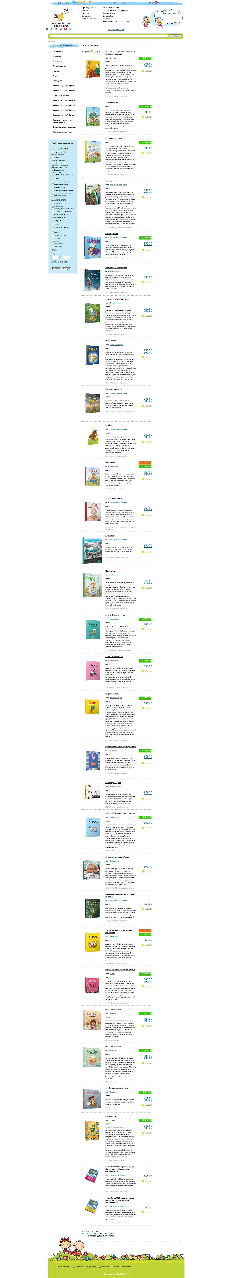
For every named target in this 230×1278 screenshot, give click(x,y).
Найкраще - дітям (116, 271)
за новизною (109, 52)
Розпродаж (57, 81)
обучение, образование (63, 211)
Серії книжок (58, 51)
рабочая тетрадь (60, 235)
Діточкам (113, 58)
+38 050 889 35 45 (116, 29)
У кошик (148, 71)
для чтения (58, 157)
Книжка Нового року (116, 345)
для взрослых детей (61, 182)
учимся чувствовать (61, 214)
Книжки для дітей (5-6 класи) (64, 110)
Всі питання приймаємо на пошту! (116, 22)
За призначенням (59, 199)
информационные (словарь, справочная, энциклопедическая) (60, 165)
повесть (57, 230)
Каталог (55, 42)
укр (63, 3)
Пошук (175, 36)
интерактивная (59, 160)
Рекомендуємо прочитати (118, 184)
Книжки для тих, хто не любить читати (62, 121)
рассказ (57, 238)
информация (58, 206)
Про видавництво (89, 8)
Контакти (106, 19)
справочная (58, 244)
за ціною (98, 52)
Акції (55, 76)
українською (130, 52)
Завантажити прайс (111, 8)
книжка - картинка (61, 227)
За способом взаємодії (61, 148)
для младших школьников (63, 190)
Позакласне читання (61, 95)
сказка (56, 241)
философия (58, 246)
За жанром (56, 221)
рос (59, 3)
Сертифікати (126, 1267)
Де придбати (108, 16)
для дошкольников (61, 185)
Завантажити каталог (90, 19)
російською (120, 52)
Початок (84, 1233)
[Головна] (50, 42)
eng (67, 3)
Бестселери (57, 61)
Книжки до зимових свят (62, 132)
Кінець (112, 1233)
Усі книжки (86, 16)
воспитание (58, 203)
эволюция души (60, 217)
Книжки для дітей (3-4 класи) (64, 105)
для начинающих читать (63, 193)
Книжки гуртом (109, 13)
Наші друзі (113, 1013)
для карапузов (59, 187)
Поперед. (92, 1233)
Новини (85, 10)
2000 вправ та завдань (117, 1175)
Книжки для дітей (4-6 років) (64, 91)
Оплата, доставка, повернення (115, 10)
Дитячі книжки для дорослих (64, 127)
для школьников (60, 196)
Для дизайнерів (91, 1267)
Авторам (85, 13)
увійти (115, 3)
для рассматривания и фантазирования (61, 153)
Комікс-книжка (114, 466)
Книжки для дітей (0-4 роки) (63, 86)
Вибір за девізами (59, 261)
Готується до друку (60, 66)
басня (56, 224)
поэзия (56, 233)
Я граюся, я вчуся (116, 303)
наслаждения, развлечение (64, 209)
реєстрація (123, 3)
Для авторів (78, 1267)
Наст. (107, 1233)
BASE (54, 250)
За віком (55, 178)
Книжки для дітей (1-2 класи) (64, 100)
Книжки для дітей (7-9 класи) (64, 115)
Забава (112, 973)
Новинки (56, 71)
